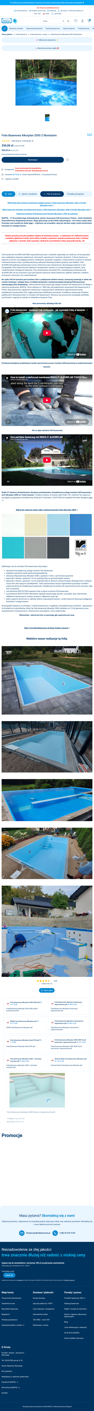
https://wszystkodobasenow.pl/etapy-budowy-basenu (46, 628)
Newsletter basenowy (10, 1309)
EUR (35, 14)
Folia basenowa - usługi (38, 34)
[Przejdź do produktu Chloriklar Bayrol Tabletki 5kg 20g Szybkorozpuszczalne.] (35, 1158)
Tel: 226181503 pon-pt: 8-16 (12, 1360)
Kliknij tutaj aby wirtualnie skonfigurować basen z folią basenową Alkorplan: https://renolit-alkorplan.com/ (46, 210)
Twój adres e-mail (8, 1271)
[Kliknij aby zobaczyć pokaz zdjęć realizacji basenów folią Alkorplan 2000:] (47, 558)
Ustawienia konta (8, 1303)
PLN (39, 14)
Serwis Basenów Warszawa (12, 1366)
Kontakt (5, 1393)
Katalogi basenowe (71, 1303)
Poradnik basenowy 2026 (74, 1298)
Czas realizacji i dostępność (43, 1309)
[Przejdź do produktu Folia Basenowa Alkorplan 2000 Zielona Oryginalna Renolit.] (37, 1090)
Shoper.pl (69, 1406)
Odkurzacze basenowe (47, 40)
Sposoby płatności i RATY (43, 1303)
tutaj (31, 223)
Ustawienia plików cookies (12, 1325)
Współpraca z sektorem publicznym (15, 1377)
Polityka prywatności (10, 1320)
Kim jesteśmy (7, 1371)
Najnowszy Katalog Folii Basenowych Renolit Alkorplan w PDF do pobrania (47, 214)
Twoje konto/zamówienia (11, 1298)
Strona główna (7, 34)
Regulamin (6, 1314)
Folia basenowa (21, 34)
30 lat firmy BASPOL (72, 1333)
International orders (40, 1314)
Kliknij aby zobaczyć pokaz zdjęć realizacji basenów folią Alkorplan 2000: (46, 510)
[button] (68, 21)
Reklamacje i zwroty (40, 1325)
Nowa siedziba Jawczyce (73, 1338)
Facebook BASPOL (9, 1382)
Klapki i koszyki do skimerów (75, 1309)
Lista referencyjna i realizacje (75, 1327)
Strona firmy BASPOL (10, 1387)
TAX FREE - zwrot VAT (41, 1320)
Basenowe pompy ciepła (47, 48)
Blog (66, 1322)
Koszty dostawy (39, 1298)
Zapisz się (9, 1275)
